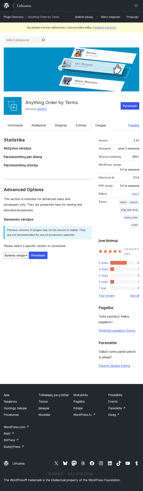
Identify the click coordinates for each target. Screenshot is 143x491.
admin (123, 202)
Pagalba (133, 125)
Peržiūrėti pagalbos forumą (117, 330)
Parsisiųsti (130, 105)
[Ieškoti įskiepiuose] (43, 40)
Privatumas (11, 415)
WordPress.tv (84, 415)
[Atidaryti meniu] (137, 5)
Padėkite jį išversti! (104, 27)
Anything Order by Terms (51, 102)
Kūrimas (81, 125)
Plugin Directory (13, 16)
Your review (107, 295)
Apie (6, 395)
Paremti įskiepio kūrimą (114, 366)
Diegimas (61, 125)
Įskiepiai (44, 408)
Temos (43, 401)
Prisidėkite (115, 395)
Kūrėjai (77, 408)
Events (113, 401)
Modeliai (44, 415)
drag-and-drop (129, 209)
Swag (114, 415)
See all (134, 295)
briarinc (42, 109)
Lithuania (18, 463)
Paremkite (117, 408)
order (134, 225)
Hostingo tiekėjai (15, 408)
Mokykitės (80, 395)
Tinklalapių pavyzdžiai (54, 395)
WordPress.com (16, 427)
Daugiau (100, 125)
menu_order (131, 217)
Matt (9, 433)
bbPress (11, 440)
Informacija (15, 125)
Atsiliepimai (38, 125)
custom (134, 202)
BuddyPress (14, 447)
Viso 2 (135, 193)
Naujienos (10, 401)
